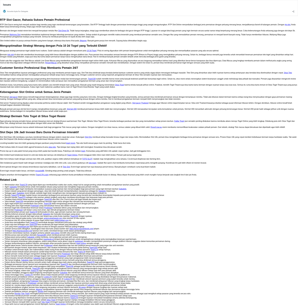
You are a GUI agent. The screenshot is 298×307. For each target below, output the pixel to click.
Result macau (156, 127)
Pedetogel (34, 206)
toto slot (10, 55)
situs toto (52, 147)
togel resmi (70, 143)
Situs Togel (119, 85)
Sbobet (41, 291)
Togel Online (72, 155)
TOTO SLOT (87, 159)
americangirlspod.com (53, 218)
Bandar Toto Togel (22, 294)
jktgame (39, 289)
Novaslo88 (41, 235)
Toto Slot (66, 167)
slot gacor (14, 97)
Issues (7, 4)
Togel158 (92, 79)
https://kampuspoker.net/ (22, 231)
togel (83, 151)
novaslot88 (39, 171)
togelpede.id (49, 239)
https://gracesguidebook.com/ (81, 229)
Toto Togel (45, 302)
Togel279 (15, 195)
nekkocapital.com (61, 220)
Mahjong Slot (15, 35)
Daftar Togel (179, 121)
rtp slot (287, 25)
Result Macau (51, 63)
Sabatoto (13, 187)
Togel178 (23, 185)
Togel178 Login (42, 175)
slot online (55, 233)
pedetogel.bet (23, 227)
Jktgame (83, 41)
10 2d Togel (92, 51)
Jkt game (82, 287)
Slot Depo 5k (63, 31)
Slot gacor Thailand (140, 103)
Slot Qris (88, 137)
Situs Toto (288, 73)
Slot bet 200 (72, 109)
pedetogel (79, 241)
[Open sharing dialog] (293, 11)
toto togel (92, 163)
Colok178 (29, 275)
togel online (81, 243)
